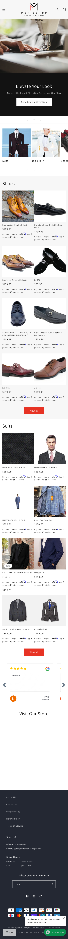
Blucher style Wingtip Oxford (14, 225)
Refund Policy (13, 818)
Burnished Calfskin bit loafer (14, 280)
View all (34, 410)
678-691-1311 (22, 844)
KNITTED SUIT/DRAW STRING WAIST (17, 573)
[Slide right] (40, 170)
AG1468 (37, 388)
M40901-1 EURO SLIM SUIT (13, 467)
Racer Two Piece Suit (43, 520)
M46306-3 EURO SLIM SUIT (45, 467)
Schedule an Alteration (34, 101)
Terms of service (32, 932)
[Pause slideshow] (64, 119)
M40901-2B (39, 573)
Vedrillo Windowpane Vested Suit (16, 629)
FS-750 (37, 280)
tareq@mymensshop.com (27, 848)
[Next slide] (40, 119)
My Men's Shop (21, 927)
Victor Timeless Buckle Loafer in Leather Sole (48, 333)
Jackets (36, 160)
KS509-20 (6, 388)
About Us (11, 797)
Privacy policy (17, 932)
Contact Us (12, 804)
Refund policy (54, 927)
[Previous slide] (27, 119)
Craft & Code (40, 927)
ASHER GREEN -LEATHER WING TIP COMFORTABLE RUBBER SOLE (16, 333)
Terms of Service (14, 825)
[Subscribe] (52, 884)
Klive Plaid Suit (41, 629)
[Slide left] (27, 170)
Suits (5, 160)
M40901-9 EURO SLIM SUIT (13, 520)
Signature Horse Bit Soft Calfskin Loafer (48, 226)
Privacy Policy (13, 811)
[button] (3, 9)
